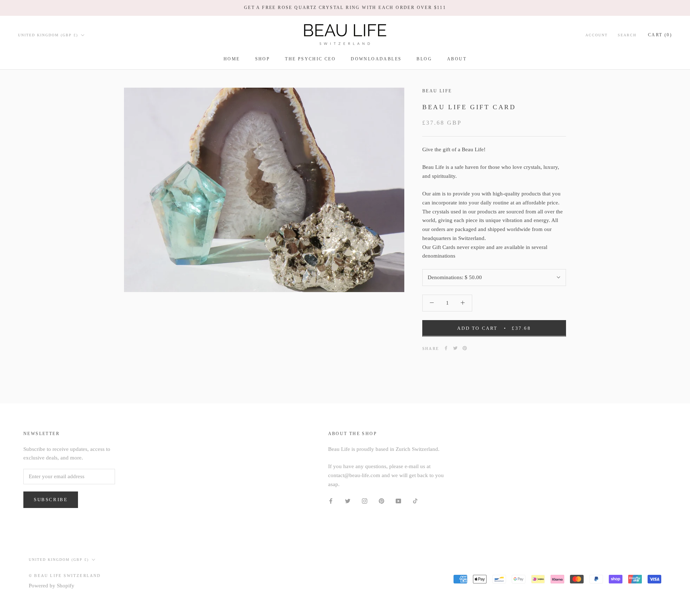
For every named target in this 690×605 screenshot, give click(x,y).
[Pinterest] (465, 348)
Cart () (660, 34)
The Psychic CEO (310, 58)
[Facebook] (446, 348)
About (456, 58)
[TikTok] (415, 500)
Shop (262, 58)
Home (232, 58)
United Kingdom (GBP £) (48, 35)
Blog (424, 58)
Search (627, 35)
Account (596, 35)
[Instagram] (364, 500)
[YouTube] (398, 500)
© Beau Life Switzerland (65, 575)
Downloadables (376, 58)
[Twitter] (455, 348)
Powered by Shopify (51, 585)
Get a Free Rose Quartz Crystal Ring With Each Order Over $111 (345, 7)
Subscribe (51, 499)
